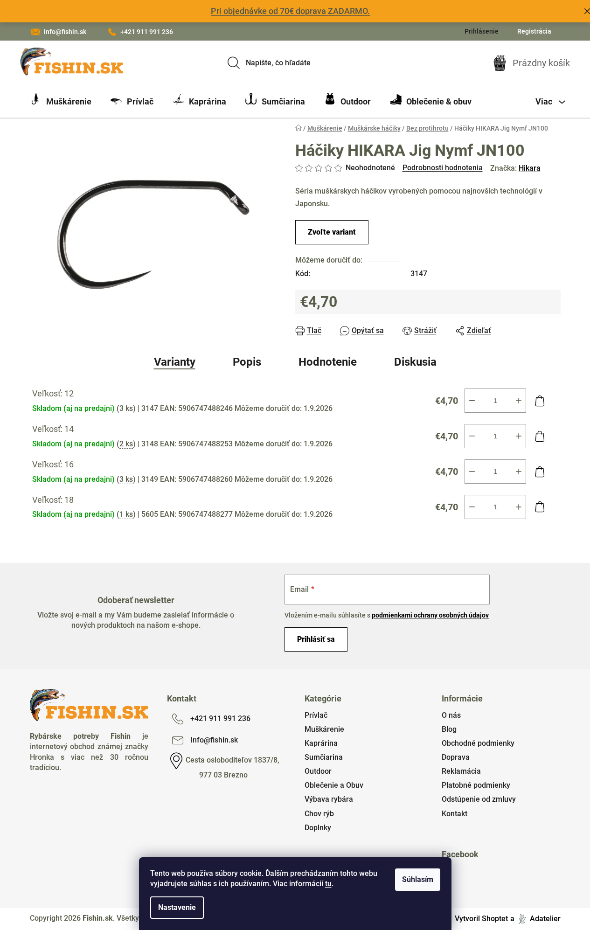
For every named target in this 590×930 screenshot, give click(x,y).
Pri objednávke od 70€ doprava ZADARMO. (290, 11)
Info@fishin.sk (214, 740)
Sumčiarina (324, 757)
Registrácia (534, 31)
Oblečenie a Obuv (334, 785)
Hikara (530, 168)
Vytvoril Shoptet (481, 918)
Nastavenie (177, 907)
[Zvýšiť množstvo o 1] (519, 400)
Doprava (456, 757)
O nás (451, 715)
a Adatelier (535, 918)
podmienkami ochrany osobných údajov (430, 615)
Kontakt (454, 813)
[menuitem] (61, 102)
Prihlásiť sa (316, 639)
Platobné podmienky (476, 785)
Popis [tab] (247, 361)
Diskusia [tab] (415, 361)
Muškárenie (324, 729)
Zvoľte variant (332, 232)
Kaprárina (321, 743)
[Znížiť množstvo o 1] (472, 400)
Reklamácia (461, 771)
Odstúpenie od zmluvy (479, 799)
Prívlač (316, 715)
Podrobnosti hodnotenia (443, 167)
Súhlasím (417, 879)
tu (328, 883)
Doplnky (318, 827)
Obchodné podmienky (478, 743)
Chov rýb (319, 813)
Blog (449, 729)
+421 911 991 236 (146, 31)
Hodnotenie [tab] (327, 361)
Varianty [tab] (174, 361)
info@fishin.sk (65, 31)
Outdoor (318, 771)
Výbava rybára (329, 799)
